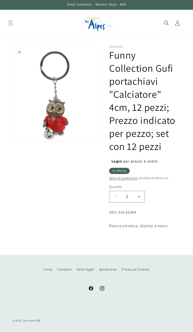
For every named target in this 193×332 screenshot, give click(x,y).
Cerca (47, 269)
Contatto (64, 269)
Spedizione (108, 269)
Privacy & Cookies (135, 269)
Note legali (85, 269)
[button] (10, 23)
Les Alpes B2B (31, 320)
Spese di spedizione (123, 178)
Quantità (115, 187)
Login (117, 161)
